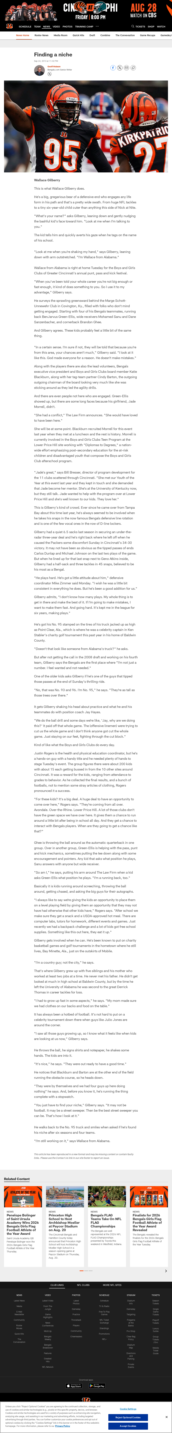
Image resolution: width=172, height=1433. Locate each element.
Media (19, 1306)
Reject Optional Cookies (128, 1417)
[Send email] (126, 69)
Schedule (104, 1300)
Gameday (76, 1309)
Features (48, 1353)
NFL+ (104, 1339)
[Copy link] (133, 68)
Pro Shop (131, 1331)
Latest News (19, 1300)
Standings (104, 1328)
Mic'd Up (48, 1331)
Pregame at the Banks (131, 1323)
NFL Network (47, 1367)
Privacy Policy (62, 1426)
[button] (81, 1271)
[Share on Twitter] (119, 69)
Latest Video (47, 1300)
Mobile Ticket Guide (156, 1351)
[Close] (166, 1417)
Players (76, 1325)
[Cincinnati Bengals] (86, 1401)
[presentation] (166, 1271)
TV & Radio (104, 1306)
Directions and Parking (131, 1356)
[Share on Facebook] (113, 69)
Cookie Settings (128, 1409)
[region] (86, 1417)
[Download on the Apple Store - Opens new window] (74, 1386)
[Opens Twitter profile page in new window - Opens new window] (50, 74)
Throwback (76, 1320)
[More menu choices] (97, 26)
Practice (76, 1314)
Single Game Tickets (156, 1312)
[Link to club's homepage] (9, 26)
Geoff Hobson (54, 66)
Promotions (104, 1334)
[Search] (133, 26)
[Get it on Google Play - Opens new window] (97, 1387)
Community (19, 1320)
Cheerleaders (76, 1336)
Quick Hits (19, 1334)
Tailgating (131, 1314)
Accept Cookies (128, 1426)
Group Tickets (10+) (156, 1339)
